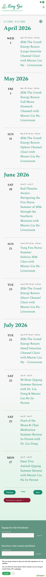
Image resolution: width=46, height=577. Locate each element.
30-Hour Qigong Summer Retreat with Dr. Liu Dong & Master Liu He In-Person (31, 391)
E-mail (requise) (7, 550)
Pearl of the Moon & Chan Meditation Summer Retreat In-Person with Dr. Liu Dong (31, 432)
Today (23, 491)
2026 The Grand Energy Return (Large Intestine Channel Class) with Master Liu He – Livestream (31, 53)
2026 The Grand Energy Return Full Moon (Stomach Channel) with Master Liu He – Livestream (31, 106)
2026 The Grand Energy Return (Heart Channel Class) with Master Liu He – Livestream (31, 300)
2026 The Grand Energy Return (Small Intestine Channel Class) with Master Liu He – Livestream (31, 350)
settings (18, 569)
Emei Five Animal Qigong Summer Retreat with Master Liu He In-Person (31, 470)
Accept (6, 573)
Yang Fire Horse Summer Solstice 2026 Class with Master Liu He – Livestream (31, 259)
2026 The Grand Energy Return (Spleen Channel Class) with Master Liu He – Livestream (31, 149)
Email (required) (7, 532)
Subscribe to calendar (14, 500)
